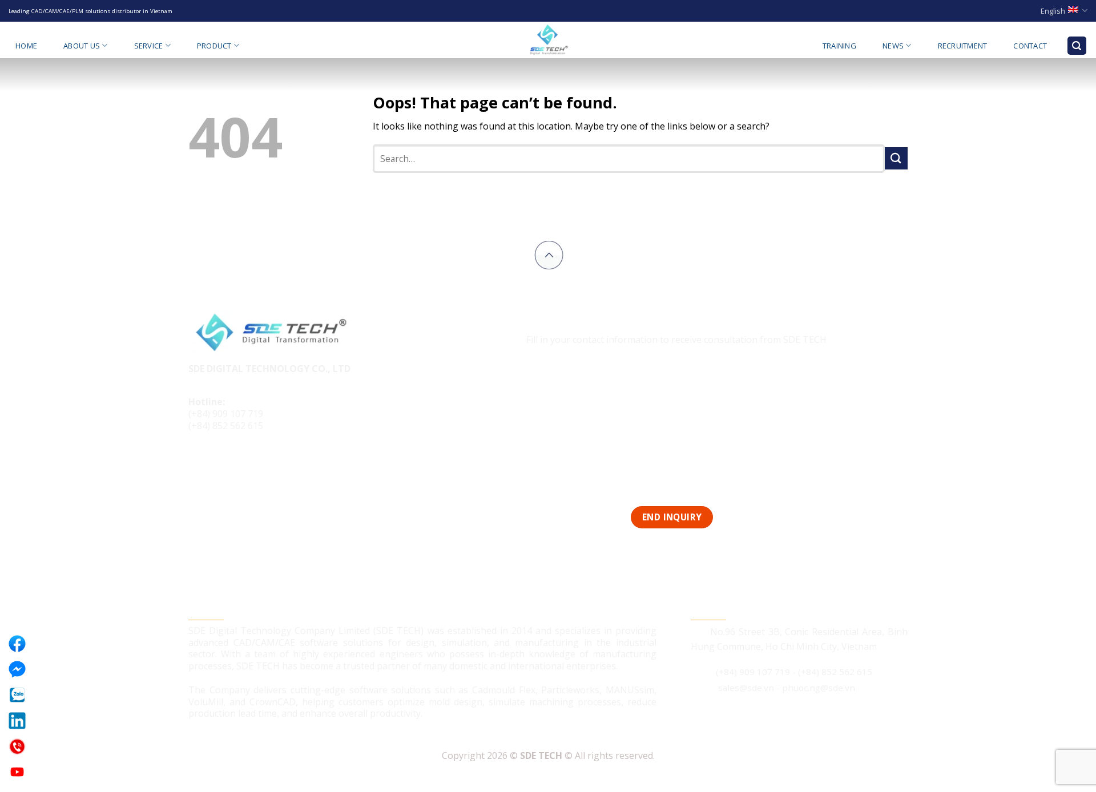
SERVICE (148, 46)
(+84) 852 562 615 (225, 425)
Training (839, 46)
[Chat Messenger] (17, 669)
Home (26, 46)
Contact (1030, 46)
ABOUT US (81, 46)
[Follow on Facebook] (199, 464)
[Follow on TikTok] (220, 464)
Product (214, 46)
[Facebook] (17, 643)
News (893, 46)
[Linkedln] (17, 720)
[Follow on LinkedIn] (242, 464)
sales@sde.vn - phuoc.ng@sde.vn (786, 687)
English (1053, 11)
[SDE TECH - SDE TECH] (548, 40)
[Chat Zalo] (17, 695)
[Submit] (896, 158)
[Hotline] (17, 746)
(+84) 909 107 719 (225, 413)
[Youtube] (17, 772)
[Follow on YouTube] (263, 464)
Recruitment (963, 46)
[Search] (1077, 46)
